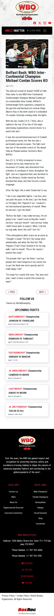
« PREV (11, 292)
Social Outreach (40, 513)
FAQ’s (13, 497)
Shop (40, 518)
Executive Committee (13, 513)
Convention (40, 524)
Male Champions (40, 491)
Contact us (13, 491)
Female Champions (40, 497)
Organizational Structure (13, 507)
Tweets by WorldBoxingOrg (18, 303)
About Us (13, 502)
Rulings (40, 507)
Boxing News (40, 502)
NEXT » (42, 292)
